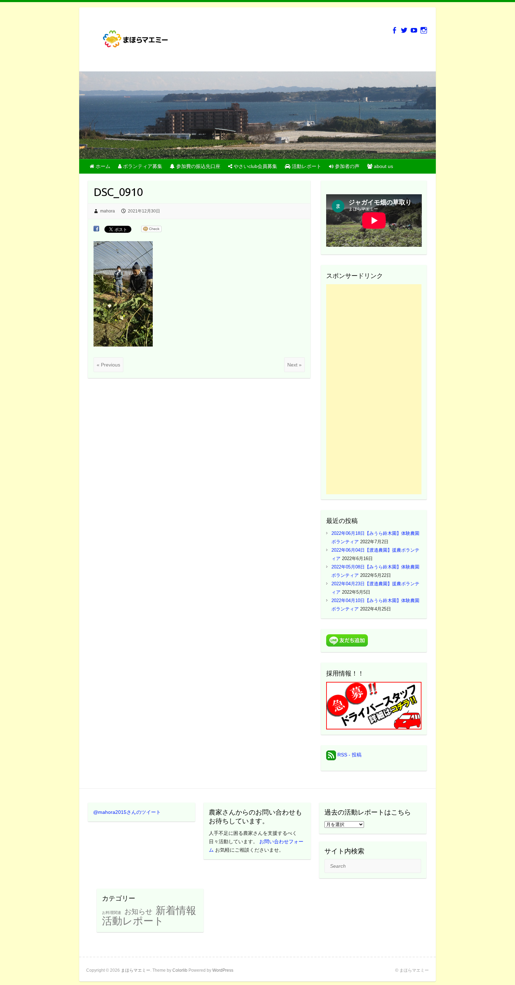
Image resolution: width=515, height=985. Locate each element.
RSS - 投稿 (349, 754)
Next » (294, 365)
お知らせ (138, 911)
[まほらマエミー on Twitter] (404, 30)
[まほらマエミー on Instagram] (423, 30)
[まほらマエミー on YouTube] (414, 30)
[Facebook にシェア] (96, 229)
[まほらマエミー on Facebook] (394, 30)
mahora (107, 211)
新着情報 (176, 910)
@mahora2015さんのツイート (127, 812)
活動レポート (133, 921)
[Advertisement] (374, 389)
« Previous (108, 365)
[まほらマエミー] (138, 41)
